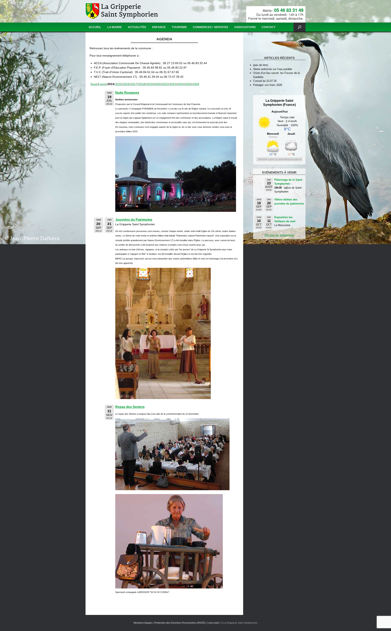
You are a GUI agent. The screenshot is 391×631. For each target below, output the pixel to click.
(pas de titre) (260, 65)
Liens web (213, 622)
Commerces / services (210, 27)
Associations (245, 27)
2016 (126, 84)
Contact (269, 27)
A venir (102, 84)
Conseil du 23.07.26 (265, 80)
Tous (93, 84)
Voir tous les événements (279, 235)
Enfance (159, 27)
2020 (157, 84)
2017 (134, 84)
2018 (141, 84)
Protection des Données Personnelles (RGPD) (180, 622)
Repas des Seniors (130, 407)
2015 (118, 84)
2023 (172, 84)
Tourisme (179, 27)
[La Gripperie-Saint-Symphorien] (122, 11)
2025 (188, 84)
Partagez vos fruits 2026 (267, 84)
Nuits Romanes (127, 92)
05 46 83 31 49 (288, 10)
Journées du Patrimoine (133, 219)
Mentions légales (143, 622)
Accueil (95, 27)
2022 (165, 84)
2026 (196, 84)
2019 (149, 84)
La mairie (114, 27)
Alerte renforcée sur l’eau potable (272, 69)
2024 (180, 84)
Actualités (137, 27)
